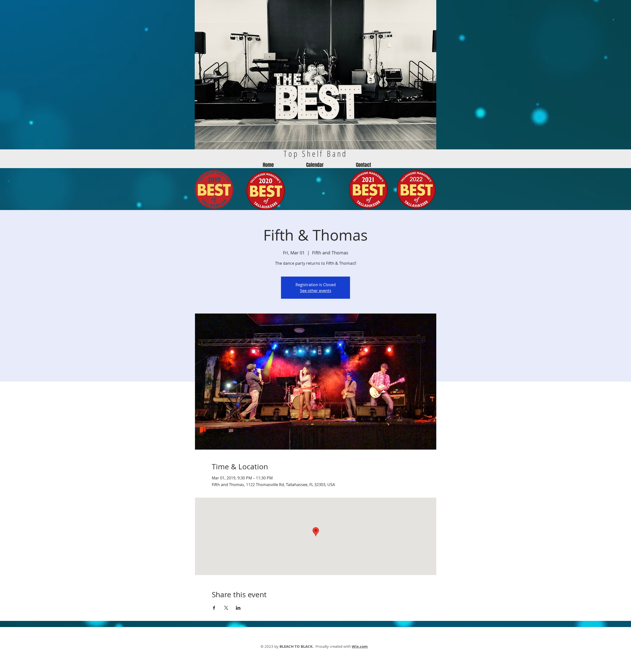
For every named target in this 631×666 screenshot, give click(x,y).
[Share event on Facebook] (214, 608)
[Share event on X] (226, 608)
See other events (315, 290)
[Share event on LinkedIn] (238, 608)
